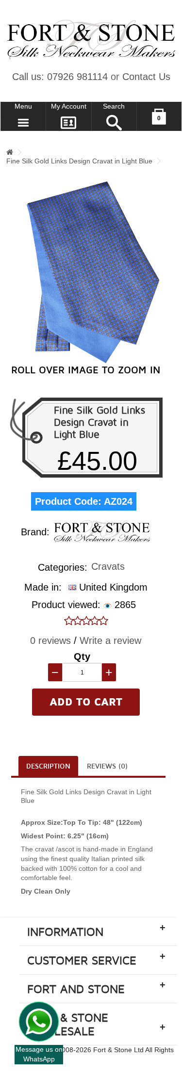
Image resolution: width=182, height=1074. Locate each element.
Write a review (110, 640)
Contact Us (146, 76)
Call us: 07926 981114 (60, 76)
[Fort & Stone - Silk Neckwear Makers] (91, 40)
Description (48, 766)
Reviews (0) (107, 766)
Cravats (108, 566)
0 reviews (50, 640)
